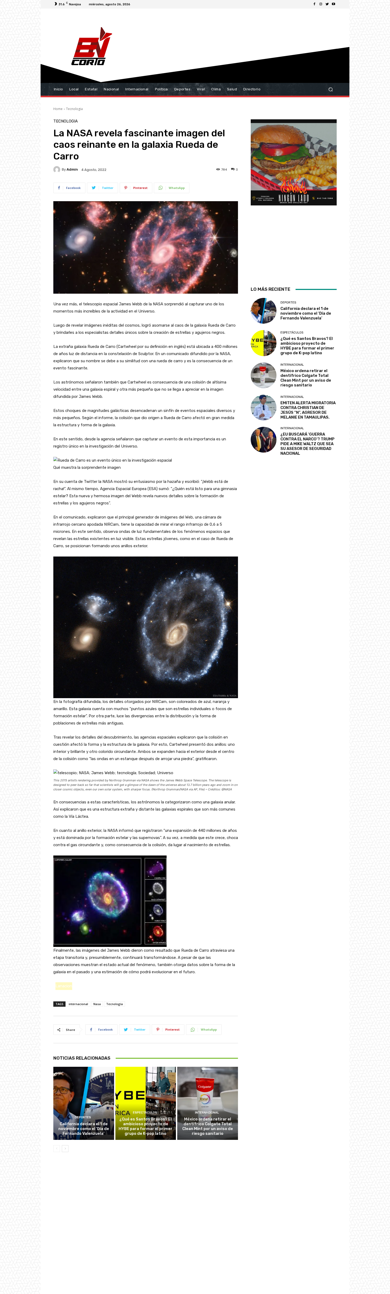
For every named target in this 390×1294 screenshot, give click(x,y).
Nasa (97, 1004)
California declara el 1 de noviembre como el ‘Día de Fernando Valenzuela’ (83, 1129)
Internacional (207, 1112)
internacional (78, 1004)
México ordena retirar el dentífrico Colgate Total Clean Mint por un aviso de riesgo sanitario (207, 1126)
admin (72, 169)
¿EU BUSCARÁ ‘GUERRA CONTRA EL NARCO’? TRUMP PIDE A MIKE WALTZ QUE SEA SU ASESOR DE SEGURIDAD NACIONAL (307, 444)
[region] (294, 195)
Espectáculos (145, 1112)
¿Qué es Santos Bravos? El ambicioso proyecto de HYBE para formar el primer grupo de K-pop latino (145, 1126)
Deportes (83, 1117)
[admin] (57, 169)
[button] (330, 89)
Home (58, 109)
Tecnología (114, 1004)
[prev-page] (56, 1148)
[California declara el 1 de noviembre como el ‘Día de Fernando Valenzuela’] (83, 1103)
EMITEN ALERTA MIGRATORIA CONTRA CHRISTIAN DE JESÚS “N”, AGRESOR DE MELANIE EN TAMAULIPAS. (308, 410)
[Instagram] (321, 4)
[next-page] (65, 1148)
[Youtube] (333, 4)
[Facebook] (314, 4)
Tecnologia (74, 109)
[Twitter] (327, 4)
